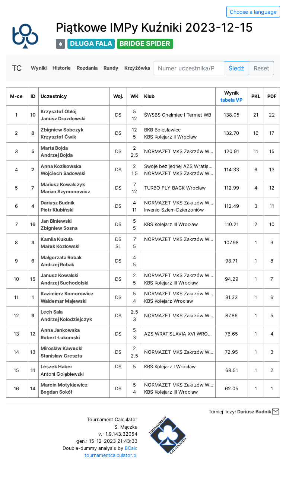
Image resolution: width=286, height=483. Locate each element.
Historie (62, 68)
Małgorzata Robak (61, 257)
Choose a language (253, 12)
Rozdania (87, 68)
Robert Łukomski (60, 337)
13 (32, 352)
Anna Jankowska (60, 330)
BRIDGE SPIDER (145, 43)
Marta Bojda (54, 148)
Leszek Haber (56, 366)
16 (32, 224)
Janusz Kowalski (59, 275)
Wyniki (39, 68)
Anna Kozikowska (61, 166)
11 (33, 370)
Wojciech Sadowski (63, 173)
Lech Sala (52, 312)
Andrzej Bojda (57, 155)
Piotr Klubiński (57, 210)
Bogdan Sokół (56, 392)
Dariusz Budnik (57, 203)
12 (32, 334)
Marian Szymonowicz (65, 191)
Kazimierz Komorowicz (67, 293)
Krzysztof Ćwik (58, 137)
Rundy (111, 68)
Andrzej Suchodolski (64, 283)
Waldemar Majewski (63, 301)
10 (33, 115)
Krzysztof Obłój (58, 111)
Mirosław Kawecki (61, 348)
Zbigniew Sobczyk (62, 130)
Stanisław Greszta (61, 356)
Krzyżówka (137, 68)
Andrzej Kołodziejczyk (66, 319)
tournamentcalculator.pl (111, 455)
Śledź (236, 68)
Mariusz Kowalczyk (63, 184)
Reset (261, 68)
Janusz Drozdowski (63, 118)
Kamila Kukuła (57, 239)
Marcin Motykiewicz (64, 385)
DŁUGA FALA (91, 43)
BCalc (131, 448)
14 (33, 388)
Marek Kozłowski (60, 246)
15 (32, 279)
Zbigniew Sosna (59, 228)
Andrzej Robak (57, 264)
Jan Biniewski (56, 221)
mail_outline (275, 411)
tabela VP (231, 100)
